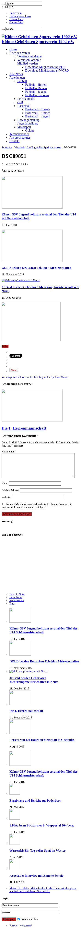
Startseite (7, 147)
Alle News (16, 74)
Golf (20, 102)
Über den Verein (19, 52)
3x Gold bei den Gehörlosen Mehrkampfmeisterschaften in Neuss (33, 680)
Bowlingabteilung (28, 120)
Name (5, 483)
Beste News (15, 597)
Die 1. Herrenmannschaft (24, 428)
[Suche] (3, 4)
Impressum (15, 13)
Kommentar (9, 451)
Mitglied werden (27, 63)
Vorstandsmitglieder (29, 56)
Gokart (29, 130)
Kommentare (16, 600)
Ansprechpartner (19, 137)
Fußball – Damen (36, 88)
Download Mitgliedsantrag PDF (45, 67)
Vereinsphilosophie (29, 60)
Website (6, 497)
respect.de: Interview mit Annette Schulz (36, 875)
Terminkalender (19, 134)
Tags (12, 603)
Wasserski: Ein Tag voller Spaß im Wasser (37, 147)
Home (13, 49)
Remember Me (29, 919)
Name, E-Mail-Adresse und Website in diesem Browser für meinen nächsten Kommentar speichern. (37, 506)
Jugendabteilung (27, 123)
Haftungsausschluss (20, 16)
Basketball (23, 105)
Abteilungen (17, 77)
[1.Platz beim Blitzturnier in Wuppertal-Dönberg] (14, 818)
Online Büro (16, 22)
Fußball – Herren (35, 84)
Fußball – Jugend (36, 91)
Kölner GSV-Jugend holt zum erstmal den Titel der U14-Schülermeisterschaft (43, 630)
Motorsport (24, 127)
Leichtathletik (25, 98)
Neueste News (17, 594)
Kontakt (14, 141)
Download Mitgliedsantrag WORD (47, 70)
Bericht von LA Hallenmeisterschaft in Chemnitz (41, 740)
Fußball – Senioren (37, 95)
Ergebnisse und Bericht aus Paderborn (35, 800)
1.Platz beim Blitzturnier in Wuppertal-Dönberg (41, 825)
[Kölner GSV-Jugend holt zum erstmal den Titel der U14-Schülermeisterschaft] (20, 764)
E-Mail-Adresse (10, 490)
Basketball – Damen (37, 112)
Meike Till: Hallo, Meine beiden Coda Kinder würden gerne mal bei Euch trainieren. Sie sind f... (42, 890)
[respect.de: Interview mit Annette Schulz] (14, 868)
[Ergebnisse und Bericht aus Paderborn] (14, 793)
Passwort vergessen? (20, 925)
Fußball (22, 81)
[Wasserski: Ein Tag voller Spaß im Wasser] (14, 843)
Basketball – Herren (37, 109)
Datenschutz (16, 19)
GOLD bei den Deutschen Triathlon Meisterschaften (36, 268)
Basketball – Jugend (37, 116)
